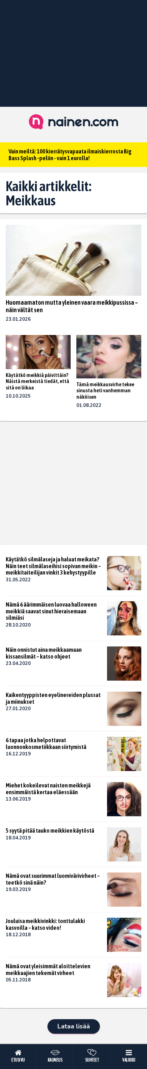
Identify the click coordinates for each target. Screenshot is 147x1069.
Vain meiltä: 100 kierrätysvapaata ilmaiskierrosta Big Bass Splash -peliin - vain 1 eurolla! (70, 155)
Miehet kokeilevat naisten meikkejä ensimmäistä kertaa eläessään (48, 789)
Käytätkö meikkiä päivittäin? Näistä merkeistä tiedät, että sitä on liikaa (37, 381)
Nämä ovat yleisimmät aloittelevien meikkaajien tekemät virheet (48, 969)
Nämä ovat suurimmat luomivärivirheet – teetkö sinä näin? (53, 879)
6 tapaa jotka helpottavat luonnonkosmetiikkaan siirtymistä (46, 743)
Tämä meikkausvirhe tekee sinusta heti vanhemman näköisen (105, 390)
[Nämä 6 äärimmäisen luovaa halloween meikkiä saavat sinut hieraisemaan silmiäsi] (124, 618)
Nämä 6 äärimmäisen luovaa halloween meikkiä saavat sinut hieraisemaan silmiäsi (51, 611)
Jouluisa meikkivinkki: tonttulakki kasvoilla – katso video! (45, 924)
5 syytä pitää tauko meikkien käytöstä (50, 830)
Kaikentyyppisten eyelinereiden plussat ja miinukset (53, 698)
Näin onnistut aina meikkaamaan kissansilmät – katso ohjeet (44, 653)
